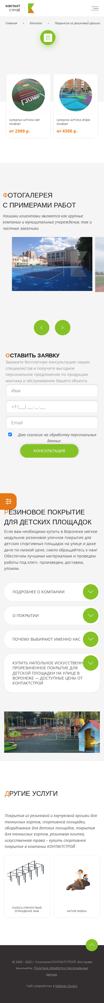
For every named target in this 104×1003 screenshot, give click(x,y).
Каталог (36, 23)
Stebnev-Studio (66, 986)
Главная (11, 23)
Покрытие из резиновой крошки (77, 23)
